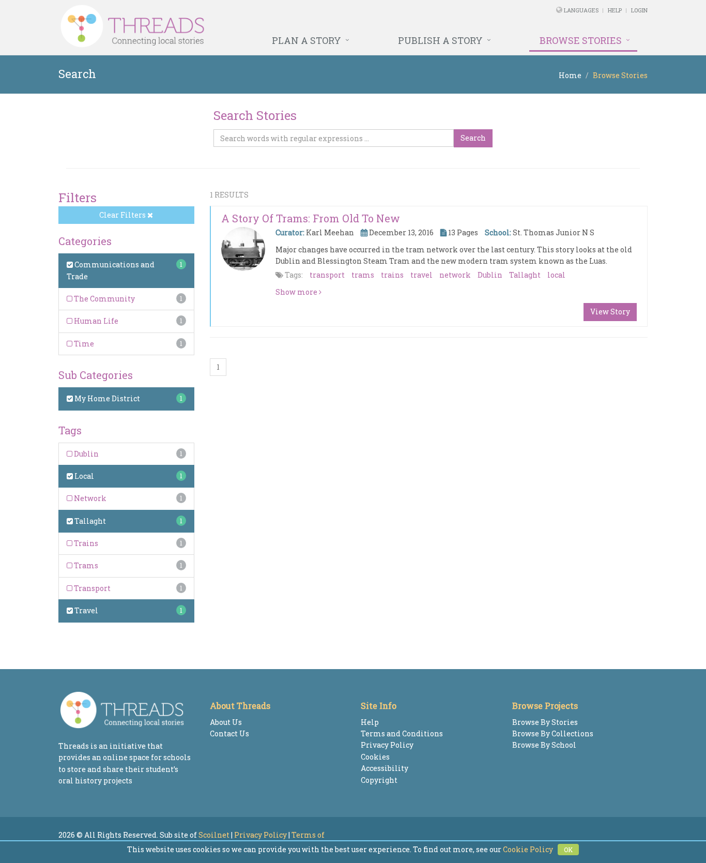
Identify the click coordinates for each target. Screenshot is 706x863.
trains (392, 275)
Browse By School (544, 745)
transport (327, 275)
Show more (297, 292)
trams (362, 275)
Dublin (85, 454)
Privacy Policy (387, 745)
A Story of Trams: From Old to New (310, 218)
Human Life (95, 321)
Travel (85, 610)
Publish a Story (440, 40)
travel (421, 275)
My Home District (106, 398)
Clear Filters (123, 215)
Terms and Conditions (402, 733)
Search (473, 138)
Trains (85, 543)
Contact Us (229, 733)
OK (568, 849)
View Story (610, 311)
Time (83, 344)
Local (83, 476)
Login (639, 10)
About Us (226, 722)
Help (615, 10)
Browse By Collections (552, 733)
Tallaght (89, 521)
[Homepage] (240, 26)
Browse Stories (581, 40)
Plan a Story (306, 40)
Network (89, 498)
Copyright (379, 780)
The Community (103, 299)
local (556, 275)
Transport (91, 588)
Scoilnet (213, 835)
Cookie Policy (528, 849)
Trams (85, 565)
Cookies (375, 757)
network (455, 275)
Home (570, 75)
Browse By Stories (545, 722)
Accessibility (384, 768)
